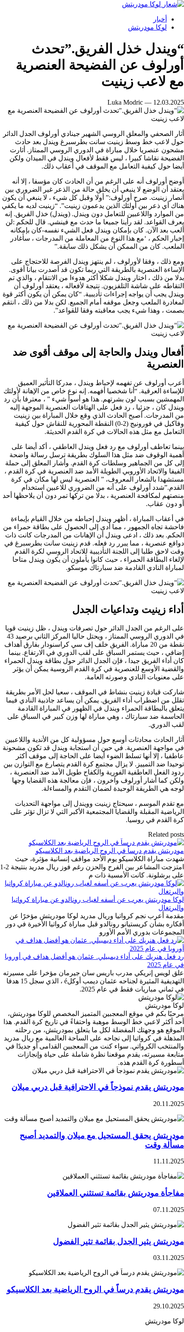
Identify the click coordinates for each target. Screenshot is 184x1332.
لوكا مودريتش (147, 27)
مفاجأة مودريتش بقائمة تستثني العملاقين (115, 1192)
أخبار (160, 19)
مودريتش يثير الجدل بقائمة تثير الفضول (118, 1241)
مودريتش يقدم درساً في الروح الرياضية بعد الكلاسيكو (110, 850)
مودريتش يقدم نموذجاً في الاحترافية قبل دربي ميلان (98, 1086)
